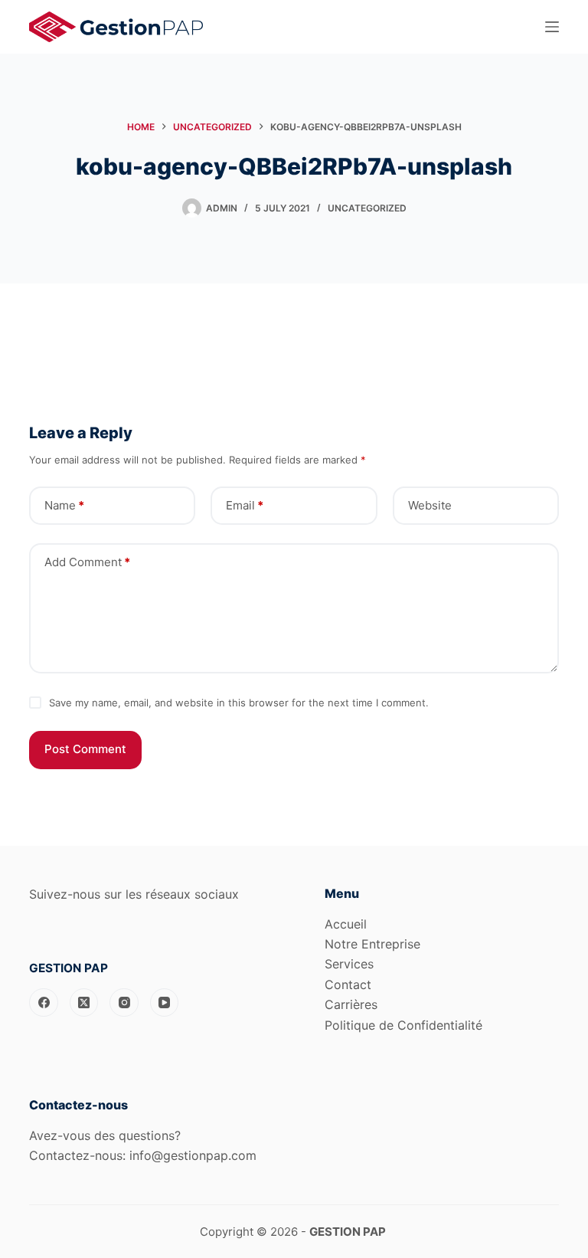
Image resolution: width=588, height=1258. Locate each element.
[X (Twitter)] (84, 1002)
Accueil (346, 924)
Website (430, 505)
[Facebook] (43, 1002)
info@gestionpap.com (192, 1155)
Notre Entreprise (372, 944)
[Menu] (552, 27)
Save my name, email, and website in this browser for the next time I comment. (239, 702)
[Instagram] (124, 1002)
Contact (348, 984)
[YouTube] (164, 1002)
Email (244, 505)
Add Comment (87, 562)
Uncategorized (367, 208)
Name (64, 505)
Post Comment (85, 749)
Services (349, 963)
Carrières (351, 1004)
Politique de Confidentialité (403, 1025)
